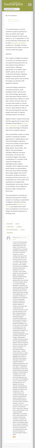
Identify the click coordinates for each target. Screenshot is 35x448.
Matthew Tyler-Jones (13, 19)
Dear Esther (10, 223)
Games (17, 223)
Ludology (19, 226)
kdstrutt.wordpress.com (14, 21)
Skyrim (22, 229)
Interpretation (10, 226)
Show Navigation (29, 4)
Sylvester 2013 (15, 125)
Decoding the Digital (19, 43)
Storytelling (10, 232)
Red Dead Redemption (12, 229)
